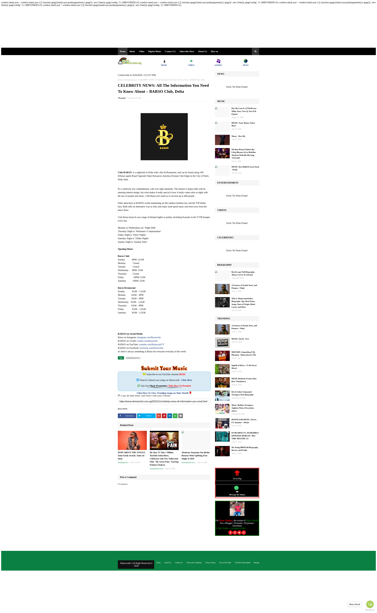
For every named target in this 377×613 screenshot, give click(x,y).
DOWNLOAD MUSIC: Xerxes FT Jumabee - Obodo (244, 421)
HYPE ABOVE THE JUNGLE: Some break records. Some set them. (132, 455)
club (156, 341)
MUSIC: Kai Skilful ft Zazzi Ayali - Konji (245, 168)
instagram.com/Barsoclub (149, 337)
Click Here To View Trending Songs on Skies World (162, 393)
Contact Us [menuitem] (170, 51)
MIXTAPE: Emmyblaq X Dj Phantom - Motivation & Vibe (244, 353)
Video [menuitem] (141, 51)
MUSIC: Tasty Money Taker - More (244, 124)
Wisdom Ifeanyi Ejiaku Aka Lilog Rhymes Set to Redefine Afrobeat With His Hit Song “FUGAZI (244, 153)
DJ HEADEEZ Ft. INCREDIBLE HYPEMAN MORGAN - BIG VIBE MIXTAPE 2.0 (245, 436)
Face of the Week (225, 563)
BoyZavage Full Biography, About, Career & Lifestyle (243, 273)
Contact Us (179, 563)
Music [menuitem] (132, 51)
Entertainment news (131, 80)
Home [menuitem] (123, 51)
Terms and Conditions (194, 563)
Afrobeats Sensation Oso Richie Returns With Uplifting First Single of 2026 (196, 455)
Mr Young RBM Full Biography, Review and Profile (245, 448)
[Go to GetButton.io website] (370, 610)
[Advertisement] (89, 27)
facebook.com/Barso (149, 348)
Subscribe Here (187, 51)
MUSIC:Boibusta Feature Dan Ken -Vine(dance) (244, 380)
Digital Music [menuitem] (154, 51)
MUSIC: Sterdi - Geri (240, 339)
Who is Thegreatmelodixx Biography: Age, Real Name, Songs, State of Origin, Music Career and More (243, 302)
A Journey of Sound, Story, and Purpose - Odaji (244, 286)
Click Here (186, 380)
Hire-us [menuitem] (214, 51)
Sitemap (256, 563)
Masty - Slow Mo (238, 136)
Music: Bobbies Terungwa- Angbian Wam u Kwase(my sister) (243, 408)
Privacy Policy (210, 563)
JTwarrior (122, 98)
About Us (202, 51)
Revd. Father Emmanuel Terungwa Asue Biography (243, 393)
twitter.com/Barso (145, 341)
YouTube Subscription (243, 563)
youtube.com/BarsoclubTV (151, 344)
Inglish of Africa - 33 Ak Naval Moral (244, 366)
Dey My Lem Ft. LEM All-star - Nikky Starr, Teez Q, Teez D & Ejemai (244, 111)
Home (120, 80)
